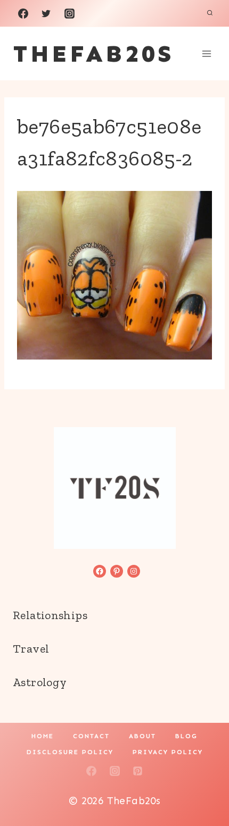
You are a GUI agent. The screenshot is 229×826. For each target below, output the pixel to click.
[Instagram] (69, 13)
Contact (91, 736)
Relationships (50, 615)
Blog (186, 736)
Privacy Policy (168, 752)
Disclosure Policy (70, 752)
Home (42, 736)
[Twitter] (46, 13)
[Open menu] (206, 53)
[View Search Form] (209, 13)
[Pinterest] (138, 771)
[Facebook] (23, 13)
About (142, 736)
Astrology (40, 682)
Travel (31, 648)
